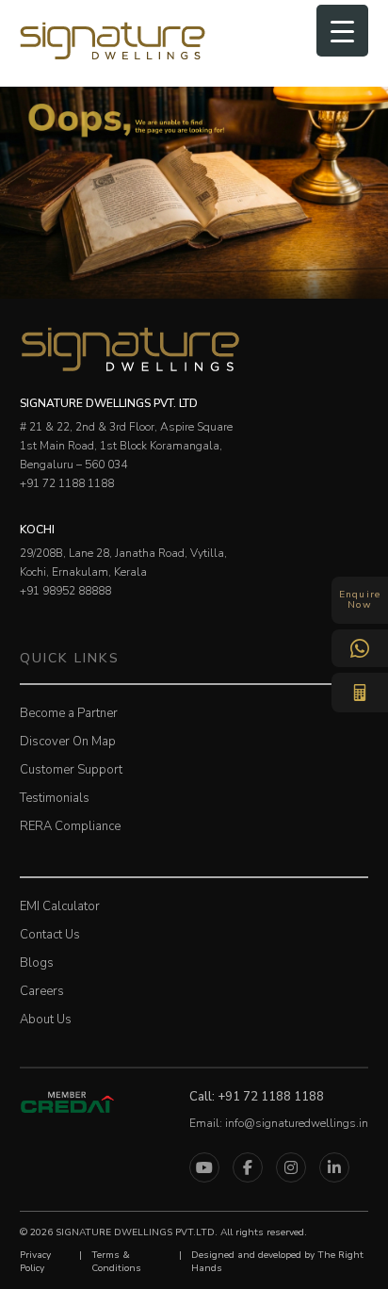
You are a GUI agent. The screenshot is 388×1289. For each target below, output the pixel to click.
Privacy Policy (35, 1261)
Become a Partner (69, 713)
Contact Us (50, 934)
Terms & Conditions (116, 1261)
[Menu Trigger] (342, 31)
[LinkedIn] (334, 1167)
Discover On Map (68, 741)
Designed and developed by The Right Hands (277, 1261)
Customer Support (71, 769)
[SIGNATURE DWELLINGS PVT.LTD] (113, 57)
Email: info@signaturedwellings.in (278, 1123)
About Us (46, 1019)
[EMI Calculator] (359, 692)
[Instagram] (291, 1167)
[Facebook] (248, 1167)
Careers (42, 991)
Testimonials (54, 798)
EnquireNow (359, 600)
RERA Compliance (70, 826)
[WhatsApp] (359, 648)
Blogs (37, 963)
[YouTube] (204, 1167)
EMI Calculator (60, 906)
